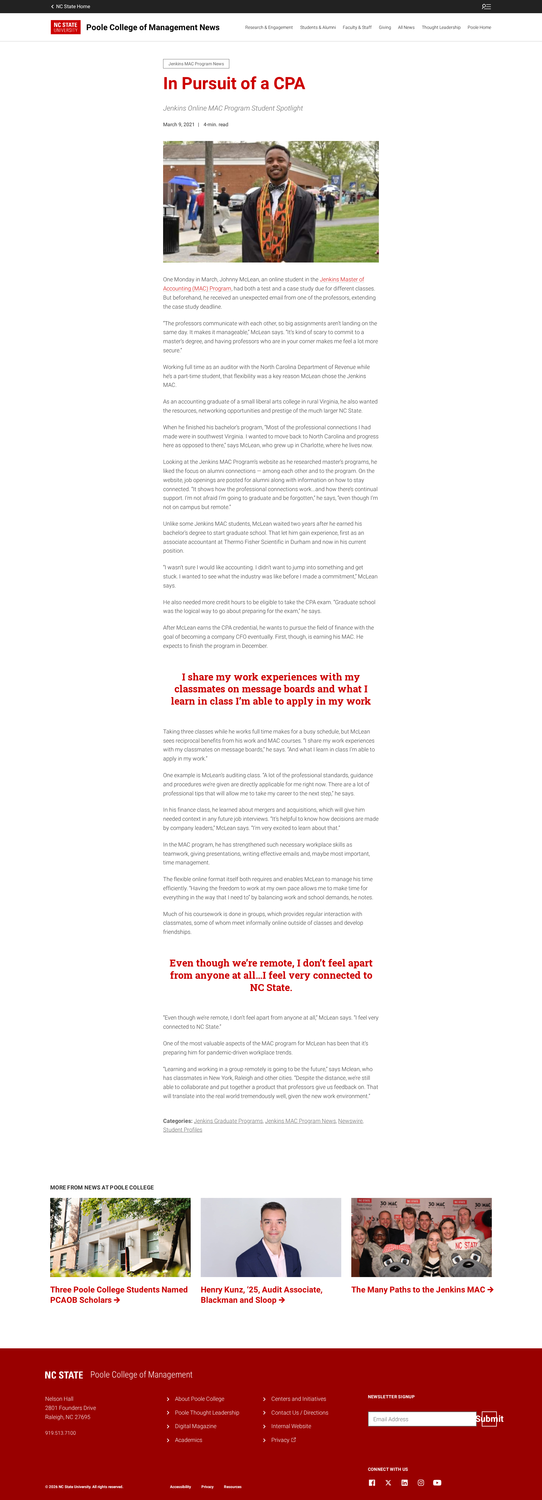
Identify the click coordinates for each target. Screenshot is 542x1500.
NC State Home (73, 6)
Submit (489, 1419)
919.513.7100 (60, 1433)
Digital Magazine (195, 1426)
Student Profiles (182, 1129)
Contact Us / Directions (299, 1412)
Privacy (207, 1487)
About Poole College (199, 1398)
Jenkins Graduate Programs (228, 1121)
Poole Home (479, 27)
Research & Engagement (269, 27)
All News (406, 27)
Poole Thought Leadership (207, 1412)
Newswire (350, 1121)
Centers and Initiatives (298, 1398)
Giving (385, 27)
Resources (233, 1487)
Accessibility (180, 1487)
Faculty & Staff (357, 27)
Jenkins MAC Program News (300, 1121)
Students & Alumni (318, 27)
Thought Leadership (441, 27)
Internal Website (291, 1426)
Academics (188, 1440)
